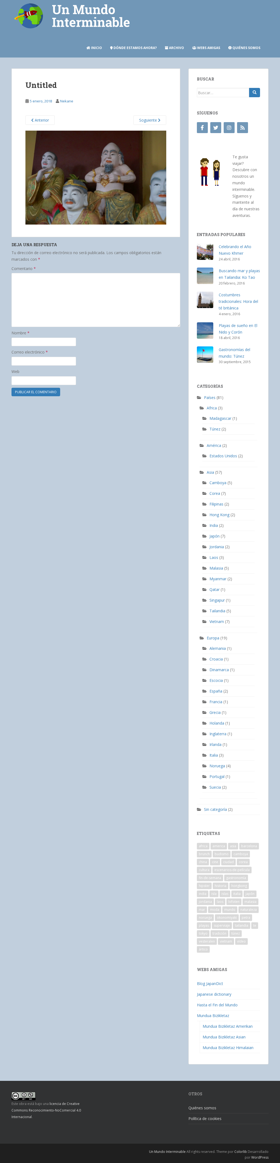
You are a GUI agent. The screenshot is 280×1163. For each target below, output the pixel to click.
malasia (250, 901)
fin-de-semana (210, 877)
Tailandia (217, 610)
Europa (213, 638)
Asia (210, 472)
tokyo (203, 933)
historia (220, 885)
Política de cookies (204, 1118)
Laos (213, 557)
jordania (205, 901)
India (213, 525)
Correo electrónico (29, 352)
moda (214, 909)
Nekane (66, 101)
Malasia (216, 568)
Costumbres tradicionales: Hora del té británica (238, 301)
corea (243, 862)
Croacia (216, 659)
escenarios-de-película (232, 870)
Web (15, 371)
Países (209, 397)
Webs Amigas (208, 47)
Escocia (216, 680)
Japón (214, 536)
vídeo (241, 941)
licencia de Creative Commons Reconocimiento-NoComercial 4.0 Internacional (46, 1110)
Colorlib (240, 1151)
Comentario (23, 268)
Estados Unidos (223, 455)
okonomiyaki (227, 917)
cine (215, 862)
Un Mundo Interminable (167, 1151)
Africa (212, 407)
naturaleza (248, 909)
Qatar (214, 589)
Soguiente (148, 120)
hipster (204, 885)
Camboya (217, 482)
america (218, 846)
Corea (214, 493)
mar (202, 909)
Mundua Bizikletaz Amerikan (228, 1026)
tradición (219, 933)
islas (224, 893)
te (254, 925)
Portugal (216, 776)
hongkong (239, 885)
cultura (204, 870)
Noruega (217, 765)
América (214, 445)
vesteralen (207, 941)
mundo (229, 909)
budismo (222, 854)
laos (220, 901)
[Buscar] (254, 92)
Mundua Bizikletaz (213, 1015)
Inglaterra (217, 733)
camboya (241, 854)
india (202, 893)
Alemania (217, 648)
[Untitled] (95, 177)
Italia (213, 755)
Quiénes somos (246, 47)
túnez (235, 933)
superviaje (222, 925)
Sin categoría (215, 809)
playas (204, 925)
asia (233, 846)
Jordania (216, 546)
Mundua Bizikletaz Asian (224, 1036)
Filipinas (216, 504)
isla (214, 893)
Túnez (214, 429)
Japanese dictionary (214, 994)
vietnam (226, 941)
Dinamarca (219, 669)
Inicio (96, 47)
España (215, 691)
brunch (204, 854)
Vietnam (216, 621)
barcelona (249, 846)
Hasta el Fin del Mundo (217, 1004)
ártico (203, 949)
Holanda (216, 723)
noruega (205, 917)
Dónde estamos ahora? (135, 47)
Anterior (41, 120)
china (203, 862)
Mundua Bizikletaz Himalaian (228, 1047)
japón (250, 893)
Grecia (215, 712)
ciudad (228, 862)
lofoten (234, 901)
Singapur (217, 600)
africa (203, 846)
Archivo (176, 47)
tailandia (241, 925)
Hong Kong (219, 514)
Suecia (215, 787)
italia (237, 893)
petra (246, 917)
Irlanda (215, 744)
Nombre (20, 332)
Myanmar (217, 578)
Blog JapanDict (210, 983)
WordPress (260, 1157)
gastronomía (236, 877)
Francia (215, 701)
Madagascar (220, 418)
